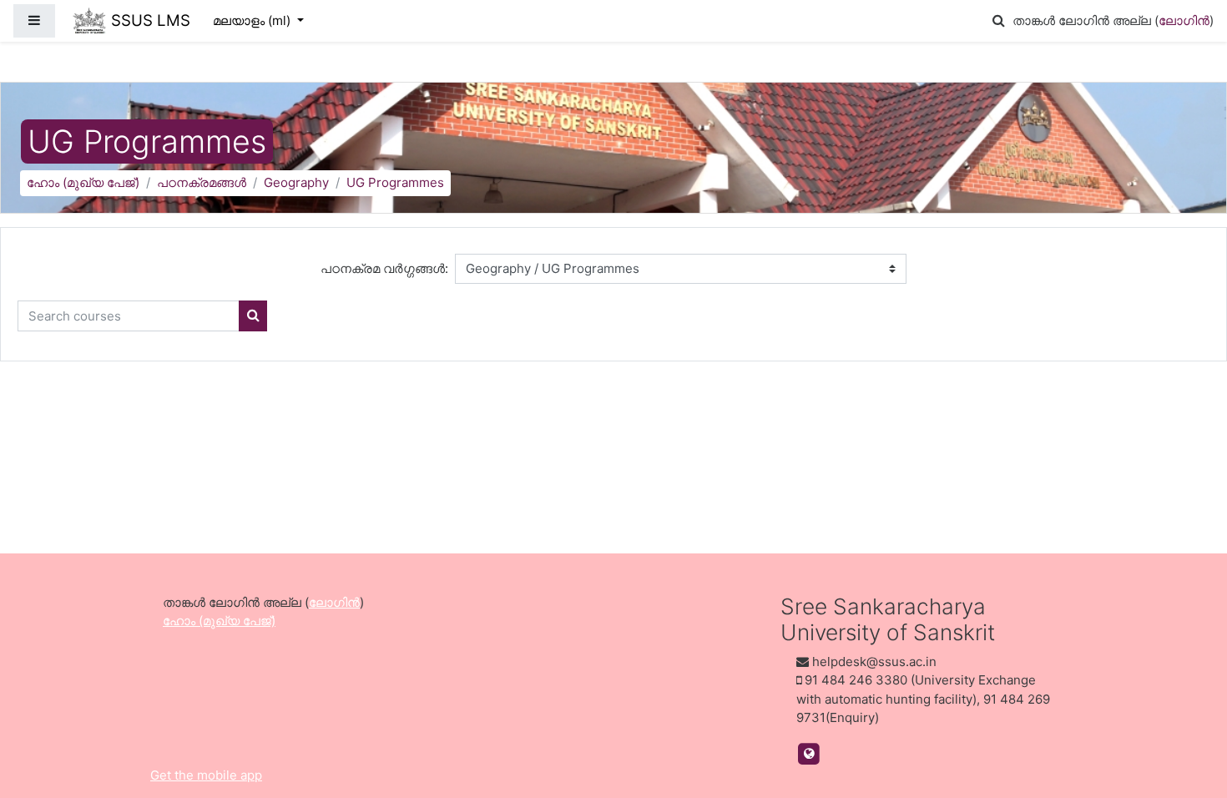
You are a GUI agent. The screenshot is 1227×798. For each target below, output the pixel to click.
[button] (998, 21)
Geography (296, 182)
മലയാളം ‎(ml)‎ (253, 20)
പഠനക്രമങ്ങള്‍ (201, 182)
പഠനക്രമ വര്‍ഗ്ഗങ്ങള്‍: (384, 268)
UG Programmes (395, 182)
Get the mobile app (206, 775)
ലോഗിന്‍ (1184, 20)
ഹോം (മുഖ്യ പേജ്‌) (83, 182)
